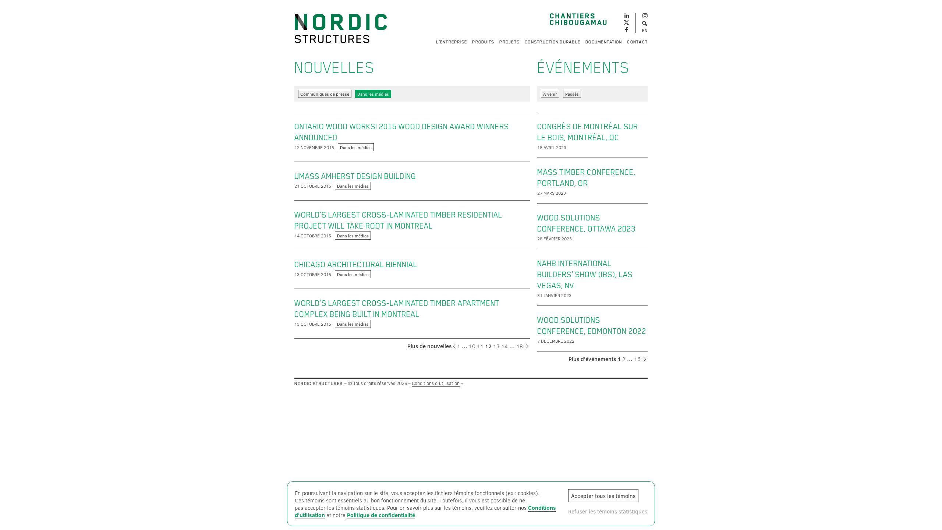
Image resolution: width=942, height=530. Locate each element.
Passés (572, 94)
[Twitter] (626, 23)
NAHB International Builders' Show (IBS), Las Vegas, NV (585, 274)
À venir (550, 94)
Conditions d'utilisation (436, 383)
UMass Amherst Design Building (355, 176)
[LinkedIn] (626, 14)
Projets (509, 42)
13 (496, 346)
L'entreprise (451, 42)
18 (519, 346)
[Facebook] (626, 30)
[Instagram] (644, 16)
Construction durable (552, 42)
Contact (637, 42)
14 (504, 346)
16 (637, 359)
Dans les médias (373, 94)
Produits (483, 42)
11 (480, 346)
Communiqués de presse (324, 94)
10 (472, 346)
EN (645, 30)
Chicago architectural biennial (355, 264)
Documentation (603, 42)
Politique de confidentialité (381, 515)
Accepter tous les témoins (603, 495)
